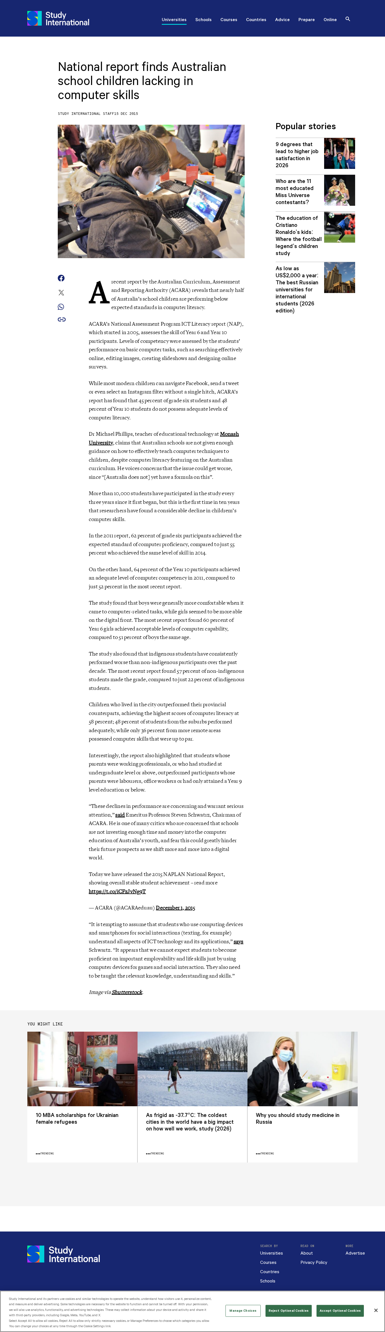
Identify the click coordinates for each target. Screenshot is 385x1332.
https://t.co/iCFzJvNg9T (117, 891)
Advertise (355, 1253)
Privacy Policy (313, 1262)
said (120, 815)
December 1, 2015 (175, 907)
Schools (203, 20)
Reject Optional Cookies (289, 1311)
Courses (228, 20)
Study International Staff (86, 114)
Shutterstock (127, 992)
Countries (256, 20)
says (239, 941)
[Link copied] (62, 320)
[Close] (376, 1310)
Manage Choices (242, 1311)
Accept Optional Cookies (340, 1311)
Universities (174, 20)
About (306, 1253)
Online (330, 20)
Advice (282, 20)
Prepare (306, 20)
